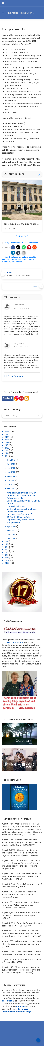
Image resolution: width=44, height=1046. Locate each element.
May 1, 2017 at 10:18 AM (21, 308)
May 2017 (11, 488)
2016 (7, 541)
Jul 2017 (11, 480)
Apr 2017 (11, 526)
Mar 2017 (11, 530)
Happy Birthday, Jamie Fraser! (20, 519)
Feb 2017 (11, 534)
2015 (7, 544)
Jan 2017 (11, 538)
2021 (7, 445)
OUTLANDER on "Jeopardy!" (19, 514)
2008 (7, 563)
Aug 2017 (11, 476)
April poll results (14, 522)
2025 (7, 434)
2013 (7, 549)
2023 (7, 439)
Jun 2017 (11, 484)
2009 (7, 560)
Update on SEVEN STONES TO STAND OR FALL (23, 502)
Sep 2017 (11, 472)
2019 (7, 450)
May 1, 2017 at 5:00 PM (21, 347)
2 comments (33, 243)
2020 (7, 448)
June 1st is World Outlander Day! (21, 493)
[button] (13, 247)
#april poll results (12, 257)
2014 (7, 547)
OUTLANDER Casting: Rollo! (19, 517)
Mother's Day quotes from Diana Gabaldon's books (21, 510)
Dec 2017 (11, 460)
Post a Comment (15, 376)
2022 (7, 442)
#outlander (17, 261)
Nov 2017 (11, 464)
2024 (7, 437)
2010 (7, 557)
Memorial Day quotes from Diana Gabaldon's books (22, 497)
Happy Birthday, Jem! (17, 506)
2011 (6, 555)
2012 (7, 552)
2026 (7, 431)
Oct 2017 (11, 468)
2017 (7, 456)
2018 (7, 453)
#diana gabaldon (29, 257)
